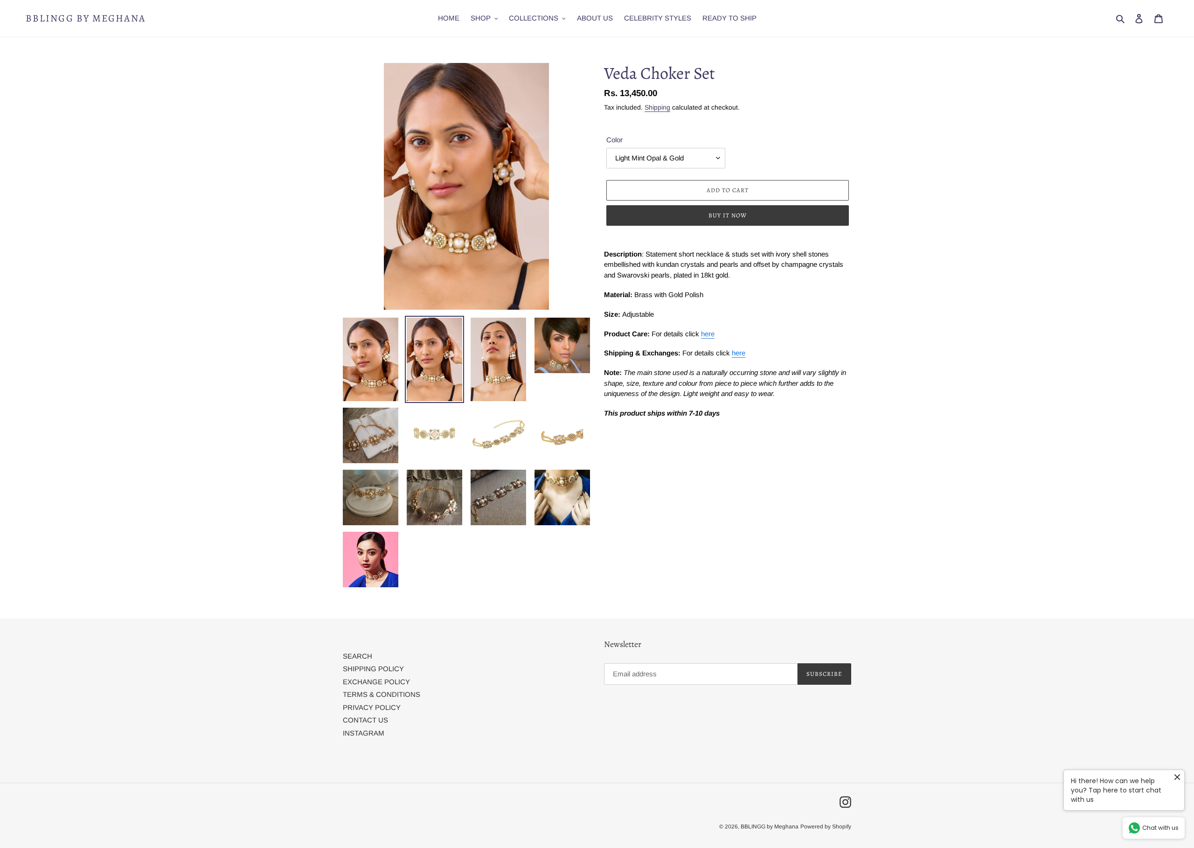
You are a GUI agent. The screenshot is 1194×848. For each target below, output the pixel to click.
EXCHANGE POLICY (376, 682)
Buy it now (727, 215)
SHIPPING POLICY (373, 669)
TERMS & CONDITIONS (381, 694)
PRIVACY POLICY (372, 707)
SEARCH (357, 656)
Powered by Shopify (825, 826)
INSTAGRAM (363, 733)
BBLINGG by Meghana (86, 18)
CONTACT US (365, 720)
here (708, 334)
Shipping (657, 107)
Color (614, 140)
